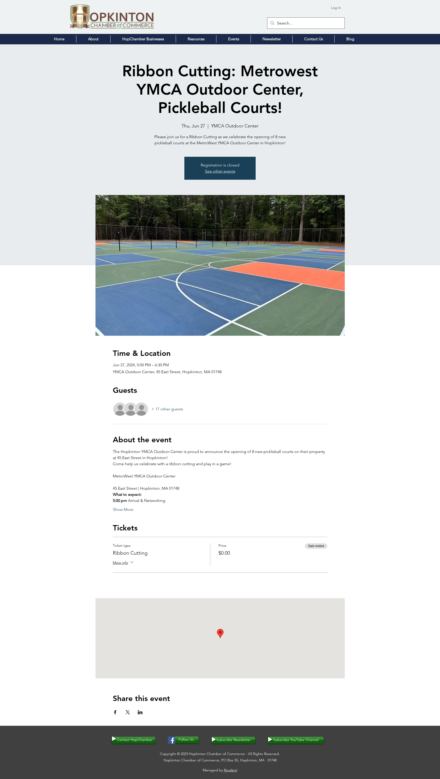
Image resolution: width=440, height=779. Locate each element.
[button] (93, 39)
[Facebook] (171, 740)
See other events (220, 171)
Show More (123, 509)
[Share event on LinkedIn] (140, 712)
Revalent (230, 770)
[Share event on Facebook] (115, 712)
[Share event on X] (127, 712)
